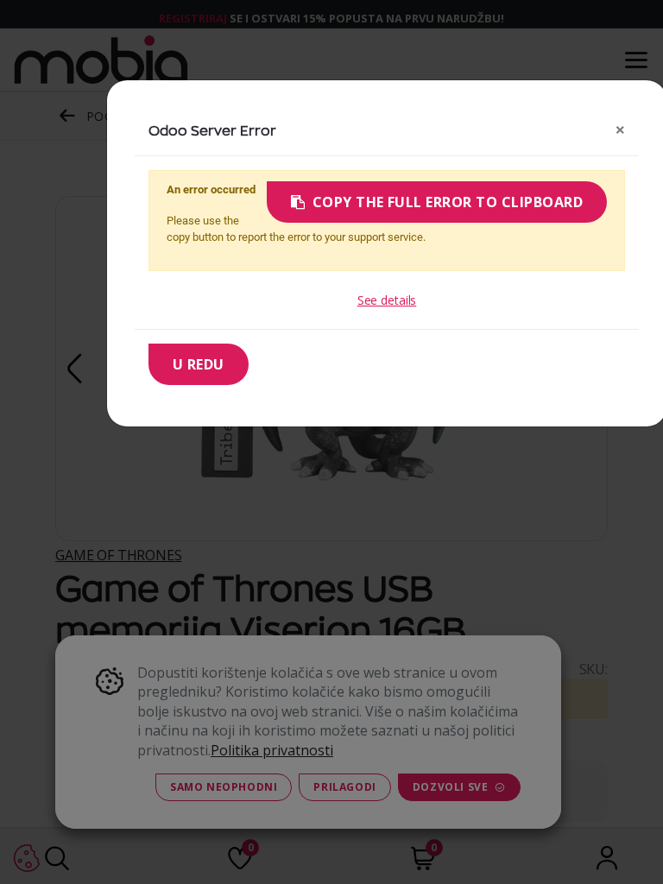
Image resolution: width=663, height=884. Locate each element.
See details (386, 300)
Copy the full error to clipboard (448, 202)
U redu (198, 364)
